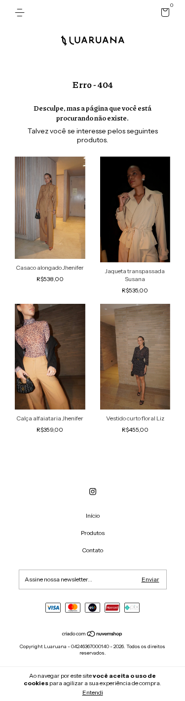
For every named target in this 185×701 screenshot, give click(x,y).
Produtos (93, 532)
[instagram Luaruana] (93, 491)
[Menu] (21, 12)
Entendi (92, 692)
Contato (92, 550)
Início (93, 515)
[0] (163, 14)
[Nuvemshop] (92, 634)
